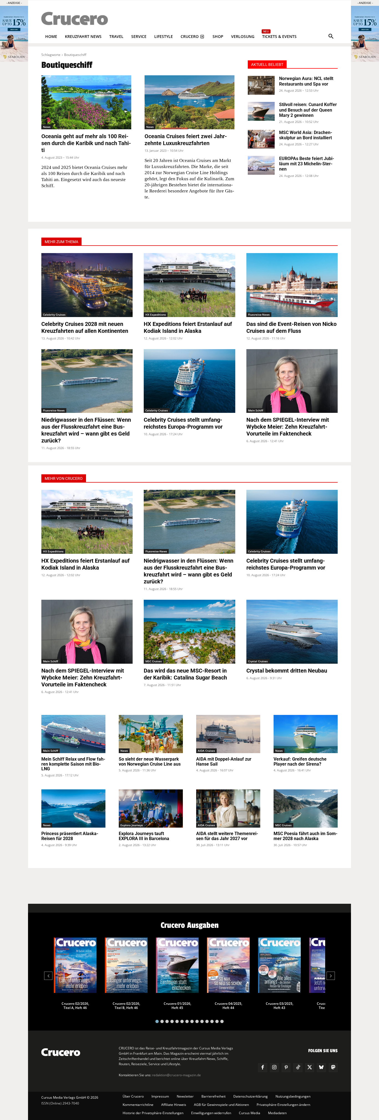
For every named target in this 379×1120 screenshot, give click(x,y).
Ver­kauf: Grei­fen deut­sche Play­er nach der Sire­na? (300, 761)
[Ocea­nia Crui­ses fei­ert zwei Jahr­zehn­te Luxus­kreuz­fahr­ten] (189, 102)
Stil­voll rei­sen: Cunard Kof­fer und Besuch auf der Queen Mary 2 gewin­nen (308, 110)
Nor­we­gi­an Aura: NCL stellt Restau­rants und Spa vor (306, 81)
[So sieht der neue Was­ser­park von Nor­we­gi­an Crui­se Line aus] (151, 734)
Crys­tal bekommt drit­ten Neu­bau (286, 670)
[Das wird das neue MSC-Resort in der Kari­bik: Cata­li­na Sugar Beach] (189, 632)
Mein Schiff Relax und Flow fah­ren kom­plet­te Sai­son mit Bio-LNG (73, 763)
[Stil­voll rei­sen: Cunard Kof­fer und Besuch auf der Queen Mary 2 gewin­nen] (261, 111)
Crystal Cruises (258, 661)
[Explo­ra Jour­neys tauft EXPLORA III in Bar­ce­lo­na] (151, 808)
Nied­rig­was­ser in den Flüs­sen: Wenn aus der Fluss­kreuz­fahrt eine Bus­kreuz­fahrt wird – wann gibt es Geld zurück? (86, 430)
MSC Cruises (153, 661)
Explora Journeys (131, 825)
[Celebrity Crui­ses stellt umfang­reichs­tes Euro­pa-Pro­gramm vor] (189, 381)
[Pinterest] (286, 1067)
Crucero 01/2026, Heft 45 (177, 1005)
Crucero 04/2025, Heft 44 (228, 1005)
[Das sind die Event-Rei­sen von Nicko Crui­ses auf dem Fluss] (292, 285)
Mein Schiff (255, 410)
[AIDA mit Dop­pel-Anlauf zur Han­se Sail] (228, 734)
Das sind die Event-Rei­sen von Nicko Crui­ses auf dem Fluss (291, 327)
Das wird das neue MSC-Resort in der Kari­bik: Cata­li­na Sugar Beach (185, 674)
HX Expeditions (155, 314)
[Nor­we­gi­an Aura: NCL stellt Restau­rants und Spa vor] (261, 85)
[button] (331, 36)
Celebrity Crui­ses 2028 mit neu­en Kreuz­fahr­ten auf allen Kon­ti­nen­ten (84, 327)
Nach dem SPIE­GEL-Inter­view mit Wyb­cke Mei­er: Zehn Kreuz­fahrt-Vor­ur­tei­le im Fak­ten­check (287, 426)
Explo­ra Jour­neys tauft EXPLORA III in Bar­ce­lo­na (144, 836)
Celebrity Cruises (54, 314)
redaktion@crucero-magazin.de (176, 1075)
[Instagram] (274, 1067)
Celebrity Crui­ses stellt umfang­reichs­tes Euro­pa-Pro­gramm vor (183, 423)
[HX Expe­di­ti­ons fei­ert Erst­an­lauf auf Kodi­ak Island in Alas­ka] (189, 285)
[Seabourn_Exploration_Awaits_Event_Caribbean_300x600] (365, 60)
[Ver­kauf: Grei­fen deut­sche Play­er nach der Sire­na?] (306, 734)
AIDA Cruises (206, 751)
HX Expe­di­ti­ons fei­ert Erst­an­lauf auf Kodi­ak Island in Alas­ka (188, 327)
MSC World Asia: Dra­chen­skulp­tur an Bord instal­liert (305, 135)
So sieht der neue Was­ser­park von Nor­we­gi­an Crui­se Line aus (150, 761)
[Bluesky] (321, 1067)
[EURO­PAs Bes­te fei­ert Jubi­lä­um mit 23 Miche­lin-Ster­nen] (261, 165)
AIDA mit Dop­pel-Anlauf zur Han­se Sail (223, 761)
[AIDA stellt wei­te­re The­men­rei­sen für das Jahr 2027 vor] (228, 808)
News (46, 127)
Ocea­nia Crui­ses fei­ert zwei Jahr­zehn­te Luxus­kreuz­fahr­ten (186, 139)
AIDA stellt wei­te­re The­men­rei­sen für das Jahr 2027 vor (227, 836)
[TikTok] (297, 1067)
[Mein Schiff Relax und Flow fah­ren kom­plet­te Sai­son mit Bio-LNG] (73, 734)
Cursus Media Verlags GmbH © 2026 (69, 1097)
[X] (309, 1067)
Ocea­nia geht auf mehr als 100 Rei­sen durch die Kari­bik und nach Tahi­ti (86, 143)
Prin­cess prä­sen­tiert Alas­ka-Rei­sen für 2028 (69, 836)
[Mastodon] (333, 1067)
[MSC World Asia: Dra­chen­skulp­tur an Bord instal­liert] (261, 139)
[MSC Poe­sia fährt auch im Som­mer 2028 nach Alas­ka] (306, 808)
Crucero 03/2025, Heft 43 (279, 1005)
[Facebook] (262, 1067)
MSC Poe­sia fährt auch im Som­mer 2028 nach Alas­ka (305, 836)
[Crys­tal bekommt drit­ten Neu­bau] (292, 632)
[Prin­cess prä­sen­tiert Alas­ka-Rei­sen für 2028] (73, 808)
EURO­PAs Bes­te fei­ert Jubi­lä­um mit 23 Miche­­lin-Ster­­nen (306, 164)
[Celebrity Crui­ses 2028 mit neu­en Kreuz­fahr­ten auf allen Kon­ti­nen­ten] (87, 285)
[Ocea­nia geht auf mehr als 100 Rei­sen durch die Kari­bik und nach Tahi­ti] (86, 102)
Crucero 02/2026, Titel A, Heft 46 (75, 1005)
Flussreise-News (259, 314)
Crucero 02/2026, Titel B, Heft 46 (126, 1005)
